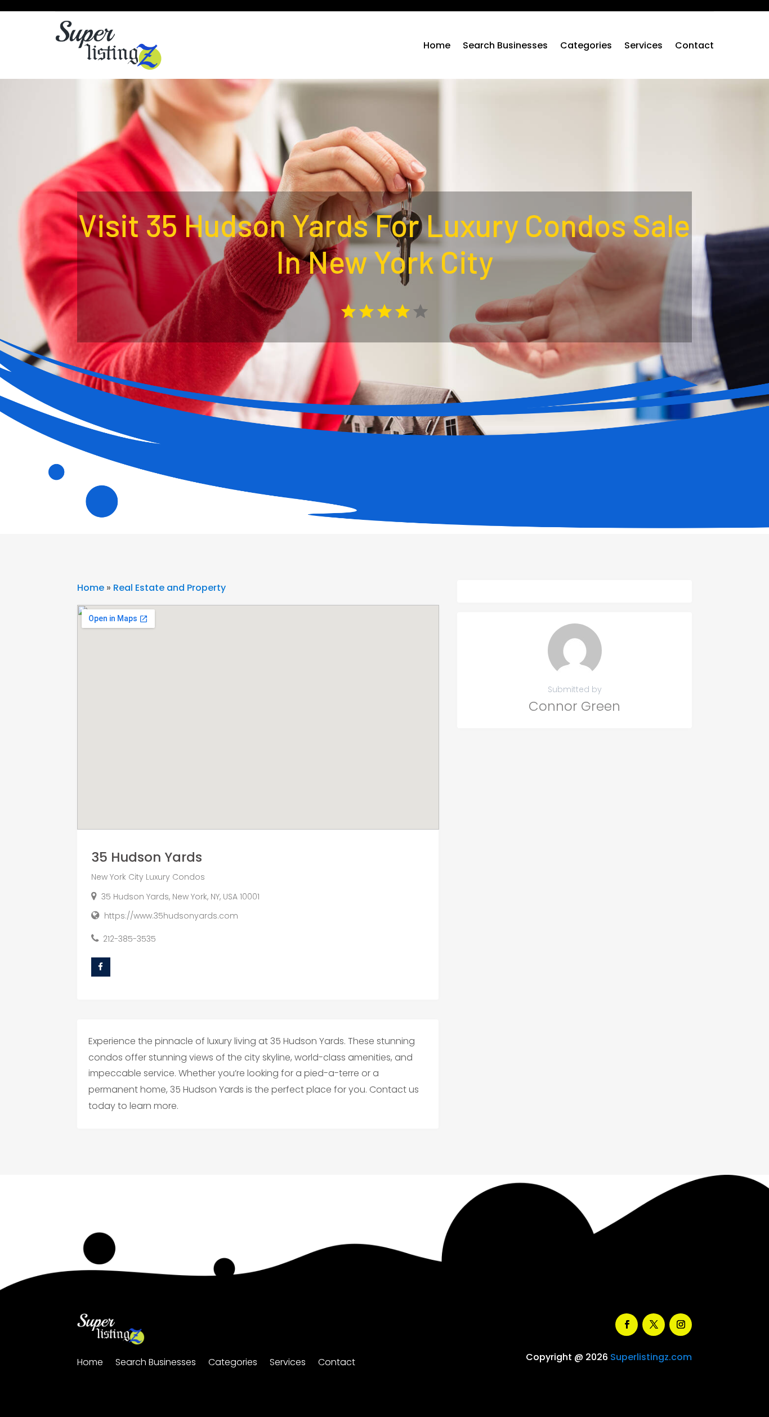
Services (643, 45)
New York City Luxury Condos (148, 877)
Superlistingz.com (651, 1357)
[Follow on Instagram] (680, 1324)
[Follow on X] (653, 1324)
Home (436, 45)
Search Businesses (505, 45)
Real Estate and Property (169, 587)
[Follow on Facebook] (626, 1324)
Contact (694, 45)
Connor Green (574, 706)
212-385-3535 (129, 938)
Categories (586, 45)
